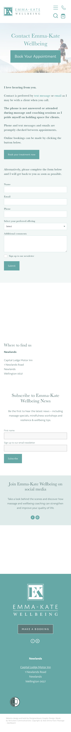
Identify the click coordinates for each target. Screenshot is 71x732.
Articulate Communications (19, 721)
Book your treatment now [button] (21, 154)
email (57, 95)
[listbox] (35, 226)
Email (7, 196)
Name (7, 184)
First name (9, 430)
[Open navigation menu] (56, 8)
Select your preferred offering (19, 221)
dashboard (11, 723)
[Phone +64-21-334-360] (64, 8)
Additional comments (15, 233)
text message (42, 95)
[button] (56, 16)
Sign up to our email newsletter (19, 443)
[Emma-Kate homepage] (28, 11)
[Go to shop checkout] (64, 16)
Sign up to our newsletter (21, 256)
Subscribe (13, 458)
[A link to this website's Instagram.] (37, 517)
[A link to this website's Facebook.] (33, 517)
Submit (12, 265)
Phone (7, 208)
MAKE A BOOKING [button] (35, 629)
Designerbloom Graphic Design (42, 718)
